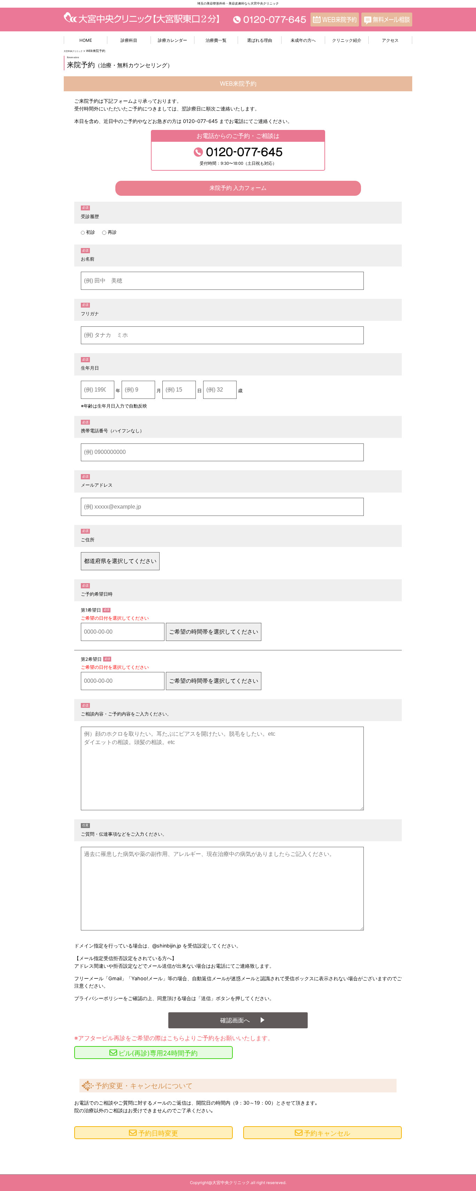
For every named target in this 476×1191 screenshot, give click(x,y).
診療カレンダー (172, 40)
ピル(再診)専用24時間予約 (158, 1053)
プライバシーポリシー (98, 998)
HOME (85, 40)
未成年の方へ (303, 40)
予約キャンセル (327, 1133)
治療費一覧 (216, 40)
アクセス (390, 40)
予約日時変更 (158, 1133)
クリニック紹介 (346, 40)
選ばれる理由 (259, 40)
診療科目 (129, 40)
